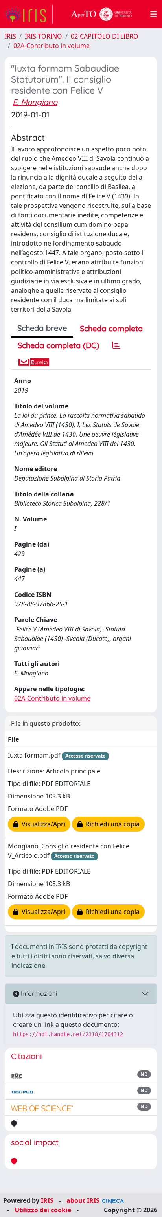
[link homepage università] (101, 14)
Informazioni (38, 993)
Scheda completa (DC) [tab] (58, 345)
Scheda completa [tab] (111, 328)
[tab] (116, 345)
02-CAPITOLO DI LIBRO (104, 36)
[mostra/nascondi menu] (153, 14)
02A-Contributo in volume (51, 45)
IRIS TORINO (43, 36)
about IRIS (82, 1200)
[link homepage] (29, 14)
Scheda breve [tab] (42, 328)
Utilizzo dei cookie (43, 1210)
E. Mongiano (35, 102)
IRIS (10, 36)
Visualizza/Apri (41, 824)
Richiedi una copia (111, 824)
